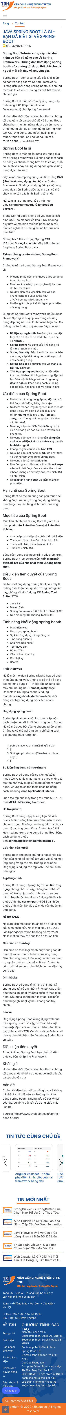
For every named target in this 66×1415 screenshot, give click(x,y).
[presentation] (6, 1161)
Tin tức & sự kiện (10, 1359)
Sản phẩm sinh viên (9, 1348)
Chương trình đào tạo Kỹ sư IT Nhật (40, 1356)
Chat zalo (10, 1390)
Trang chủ (9, 1333)
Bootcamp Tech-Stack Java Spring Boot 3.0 (38, 1349)
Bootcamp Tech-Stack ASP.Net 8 (42, 1335)
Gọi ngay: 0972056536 (19, 1400)
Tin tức (20, 23)
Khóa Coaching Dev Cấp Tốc (39, 1385)
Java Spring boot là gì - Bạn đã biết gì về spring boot (29, 36)
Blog (6, 23)
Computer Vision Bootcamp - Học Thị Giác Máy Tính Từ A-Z (42, 1368)
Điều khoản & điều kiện (11, 1384)
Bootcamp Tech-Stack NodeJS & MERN (41, 1341)
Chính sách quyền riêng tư (10, 1371)
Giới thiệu (8, 1340)
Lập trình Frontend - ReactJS (39, 1381)
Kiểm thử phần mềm (34, 1331)
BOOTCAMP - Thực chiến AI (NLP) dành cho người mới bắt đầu (42, 1375)
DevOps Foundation (33, 1362)
